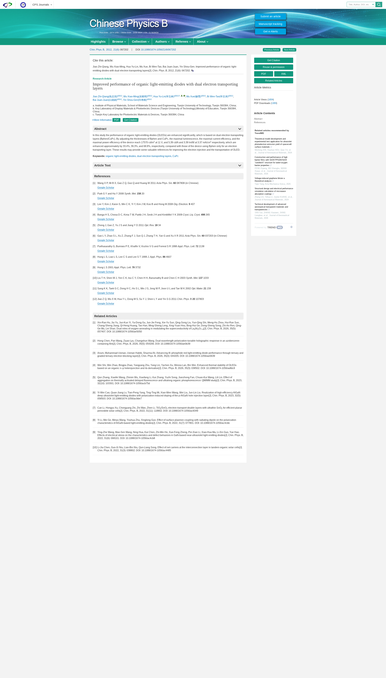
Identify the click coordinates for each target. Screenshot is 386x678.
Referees (182, 41)
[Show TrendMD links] (291, 227)
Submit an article (270, 16)
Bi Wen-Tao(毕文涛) (217, 96)
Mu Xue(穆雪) (193, 96)
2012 (109, 49)
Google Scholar (105, 187)
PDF (116, 120)
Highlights (98, 41)
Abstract (258, 118)
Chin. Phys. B (97, 49)
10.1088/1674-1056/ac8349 (183, 410)
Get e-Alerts (270, 31)
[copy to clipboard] (192, 70)
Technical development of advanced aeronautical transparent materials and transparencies (271, 207)
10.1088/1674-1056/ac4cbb (215, 423)
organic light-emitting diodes (121, 156)
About (201, 41)
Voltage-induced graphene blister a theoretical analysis (270, 179)
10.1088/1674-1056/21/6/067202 (158, 49)
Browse (117, 41)
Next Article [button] (289, 49)
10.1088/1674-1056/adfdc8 (220, 368)
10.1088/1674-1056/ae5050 (127, 331)
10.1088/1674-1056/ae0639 (200, 356)
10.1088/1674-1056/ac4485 (156, 450)
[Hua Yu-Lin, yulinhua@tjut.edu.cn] (182, 95)
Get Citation (130, 120)
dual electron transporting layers (154, 156)
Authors (161, 41)
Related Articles (273, 80)
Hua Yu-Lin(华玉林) (163, 96)
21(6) (116, 49)
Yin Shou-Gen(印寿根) (135, 100)
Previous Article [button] (271, 49)
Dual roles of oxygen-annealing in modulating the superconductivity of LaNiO (160, 328)
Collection (139, 41)
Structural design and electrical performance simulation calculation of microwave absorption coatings (274, 191)
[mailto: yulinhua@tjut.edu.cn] (184, 95)
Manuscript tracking (270, 23)
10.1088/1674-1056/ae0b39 (175, 343)
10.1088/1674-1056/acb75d (135, 383)
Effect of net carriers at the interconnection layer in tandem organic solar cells (198, 447)
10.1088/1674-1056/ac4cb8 (140, 438)
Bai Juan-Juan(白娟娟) (105, 100)
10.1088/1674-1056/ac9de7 (127, 398)
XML (283, 74)
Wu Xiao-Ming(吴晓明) (135, 96)
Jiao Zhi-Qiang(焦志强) (105, 96)
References (260, 122)
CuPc (175, 156)
